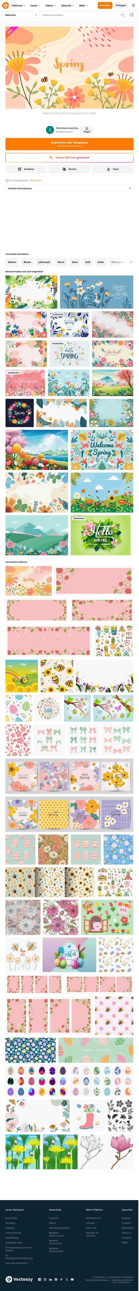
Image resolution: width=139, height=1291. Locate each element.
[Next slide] (125, 260)
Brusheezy (11, 1216)
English (123, 1216)
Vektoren (17, 5)
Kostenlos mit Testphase (69, 144)
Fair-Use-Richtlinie (119, 1280)
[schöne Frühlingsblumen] (102, 491)
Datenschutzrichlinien (120, 1278)
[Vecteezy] (5, 5)
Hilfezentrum (93, 1216)
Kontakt (90, 1221)
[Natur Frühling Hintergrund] (31, 290)
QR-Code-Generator (16, 1261)
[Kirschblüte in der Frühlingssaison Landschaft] (112, 381)
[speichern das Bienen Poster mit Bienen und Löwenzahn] (22, 953)
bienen (12, 260)
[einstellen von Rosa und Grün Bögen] (49, 738)
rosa (75, 260)
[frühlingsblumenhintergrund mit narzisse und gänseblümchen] (96, 290)
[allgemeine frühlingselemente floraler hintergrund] (68, 381)
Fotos (34, 5)
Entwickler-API (13, 1241)
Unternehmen (13, 1231)
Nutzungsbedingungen (94, 1278)
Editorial (66, 5)
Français (124, 1236)
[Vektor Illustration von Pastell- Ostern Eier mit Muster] (20, 848)
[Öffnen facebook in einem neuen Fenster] (39, 1277)
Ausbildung (12, 1236)
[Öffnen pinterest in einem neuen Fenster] (56, 1277)
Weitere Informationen (20, 186)
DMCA (52, 1221)
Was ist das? (36, 180)
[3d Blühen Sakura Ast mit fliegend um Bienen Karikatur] (77, 706)
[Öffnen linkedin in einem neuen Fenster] (50, 1277)
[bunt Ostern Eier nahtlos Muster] (18, 706)
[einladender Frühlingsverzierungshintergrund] (102, 448)
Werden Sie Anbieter (92, 1233)
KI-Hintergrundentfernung (19, 1255)
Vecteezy (10, 1221)
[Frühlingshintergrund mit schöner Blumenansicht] (26, 323)
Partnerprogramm (59, 1226)
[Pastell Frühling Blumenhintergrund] (28, 579)
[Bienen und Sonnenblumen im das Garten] (21, 674)
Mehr (82, 5)
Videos (49, 5)
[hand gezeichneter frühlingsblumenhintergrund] (69, 352)
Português (125, 1226)
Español (123, 1221)
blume (27, 260)
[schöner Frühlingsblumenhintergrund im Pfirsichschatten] (26, 352)
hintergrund (118, 260)
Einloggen (121, 5)
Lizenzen (54, 1216)
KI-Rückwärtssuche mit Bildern (18, 1247)
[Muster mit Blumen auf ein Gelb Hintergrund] (53, 848)
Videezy (9, 1226)
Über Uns (91, 1226)
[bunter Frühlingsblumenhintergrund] (36, 491)
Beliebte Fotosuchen (55, 1240)
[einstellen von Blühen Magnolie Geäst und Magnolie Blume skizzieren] (106, 1150)
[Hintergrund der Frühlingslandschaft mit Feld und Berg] (36, 534)
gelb (87, 260)
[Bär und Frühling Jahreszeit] (107, 915)
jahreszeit (44, 260)
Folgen (87, 131)
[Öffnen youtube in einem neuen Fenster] (72, 1277)
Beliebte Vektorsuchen (56, 1233)
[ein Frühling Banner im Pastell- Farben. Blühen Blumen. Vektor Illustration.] (88, 1114)
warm (61, 260)
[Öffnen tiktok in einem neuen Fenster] (61, 1277)
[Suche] (123, 15)
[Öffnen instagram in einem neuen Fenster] (45, 1277)
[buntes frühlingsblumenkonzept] (111, 411)
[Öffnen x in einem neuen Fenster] (66, 1277)
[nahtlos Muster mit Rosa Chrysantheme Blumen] (60, 915)
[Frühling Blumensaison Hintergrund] (112, 352)
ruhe (101, 260)
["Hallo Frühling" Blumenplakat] (25, 381)
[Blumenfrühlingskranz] (19, 411)
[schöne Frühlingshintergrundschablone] (112, 323)
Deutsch (124, 1231)
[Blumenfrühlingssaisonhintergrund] (61, 411)
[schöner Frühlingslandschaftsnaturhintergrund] (36, 448)
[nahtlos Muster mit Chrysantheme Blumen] (23, 915)
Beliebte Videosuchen (56, 1248)
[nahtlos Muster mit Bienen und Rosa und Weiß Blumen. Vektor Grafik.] (118, 848)
